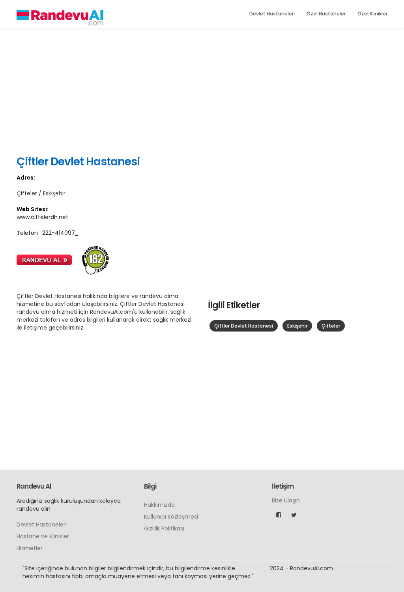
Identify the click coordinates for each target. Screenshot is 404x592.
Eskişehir (297, 325)
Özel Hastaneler (326, 13)
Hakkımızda (159, 505)
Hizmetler (30, 548)
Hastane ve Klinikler (43, 536)
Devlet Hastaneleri (272, 13)
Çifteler (331, 325)
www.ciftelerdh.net (42, 217)
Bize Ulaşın (286, 500)
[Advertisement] (202, 91)
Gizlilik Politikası (164, 528)
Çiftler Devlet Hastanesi (243, 325)
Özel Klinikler (372, 13)
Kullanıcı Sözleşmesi (171, 517)
